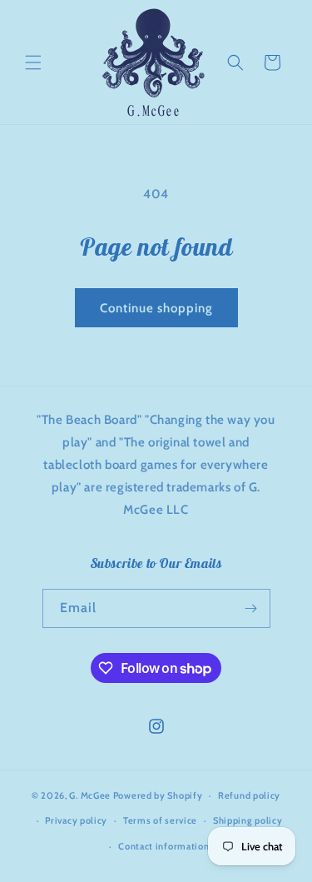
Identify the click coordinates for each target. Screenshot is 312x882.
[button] (33, 62)
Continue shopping (156, 308)
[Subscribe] (251, 608)
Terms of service (160, 820)
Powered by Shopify (158, 795)
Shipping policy (248, 820)
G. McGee (90, 795)
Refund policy (249, 795)
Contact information (163, 846)
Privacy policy (76, 820)
